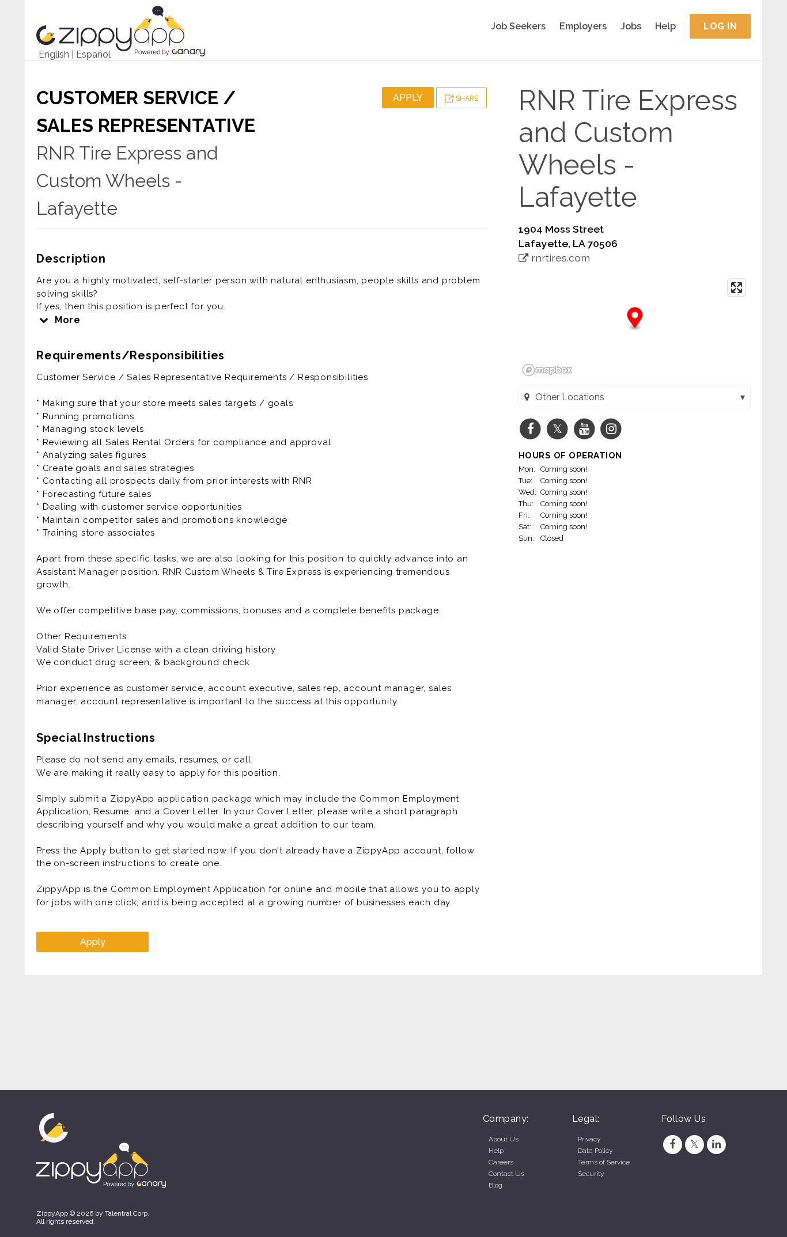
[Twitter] (694, 1144)
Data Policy (595, 1151)
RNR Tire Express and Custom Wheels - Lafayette (127, 180)
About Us (504, 1139)
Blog (495, 1185)
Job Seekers (518, 26)
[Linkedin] (717, 1144)
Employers (583, 26)
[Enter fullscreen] (736, 287)
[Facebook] (672, 1144)
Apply (408, 97)
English (54, 54)
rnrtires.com (559, 258)
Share (466, 98)
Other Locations (569, 397)
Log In (720, 26)
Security (591, 1174)
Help (665, 26)
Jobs (630, 26)
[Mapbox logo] (547, 370)
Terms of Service (604, 1162)
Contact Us (506, 1174)
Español (93, 54)
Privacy (589, 1139)
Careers (501, 1162)
